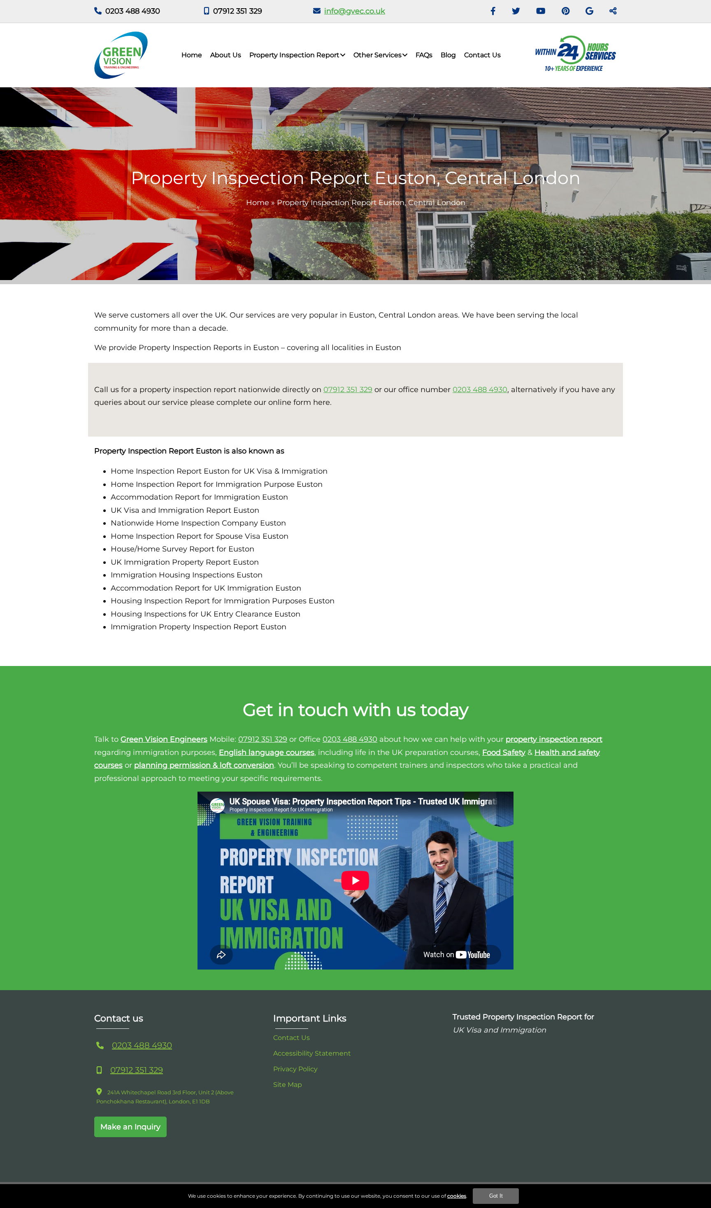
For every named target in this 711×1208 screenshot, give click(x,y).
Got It (496, 1196)
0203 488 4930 (132, 11)
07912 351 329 (237, 11)
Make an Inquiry (130, 1126)
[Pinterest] (565, 11)
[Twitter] (516, 11)
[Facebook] (493, 11)
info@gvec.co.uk (354, 11)
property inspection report (554, 739)
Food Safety (503, 752)
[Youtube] (541, 11)
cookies (456, 1196)
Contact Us (482, 55)
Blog (448, 55)
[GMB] (589, 11)
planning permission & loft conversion (204, 765)
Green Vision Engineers (164, 739)
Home (191, 55)
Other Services (377, 55)
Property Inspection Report (294, 55)
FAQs (424, 55)
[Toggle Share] (613, 11)
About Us (225, 55)
